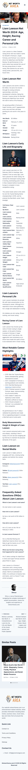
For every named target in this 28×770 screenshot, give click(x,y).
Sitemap (4, 742)
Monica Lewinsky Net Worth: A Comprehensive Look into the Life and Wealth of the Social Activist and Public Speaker (7, 622)
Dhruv (5, 47)
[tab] (10, 682)
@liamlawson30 (15, 464)
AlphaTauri (8, 387)
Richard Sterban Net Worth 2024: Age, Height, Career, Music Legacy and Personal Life (21, 620)
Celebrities (5, 25)
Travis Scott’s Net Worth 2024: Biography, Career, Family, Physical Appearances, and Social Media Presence (13, 669)
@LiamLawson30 (13, 470)
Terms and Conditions (9, 733)
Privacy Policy (6, 737)
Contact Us (5, 729)
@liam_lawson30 (12, 477)
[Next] (23, 664)
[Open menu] (24, 5)
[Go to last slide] (4, 664)
